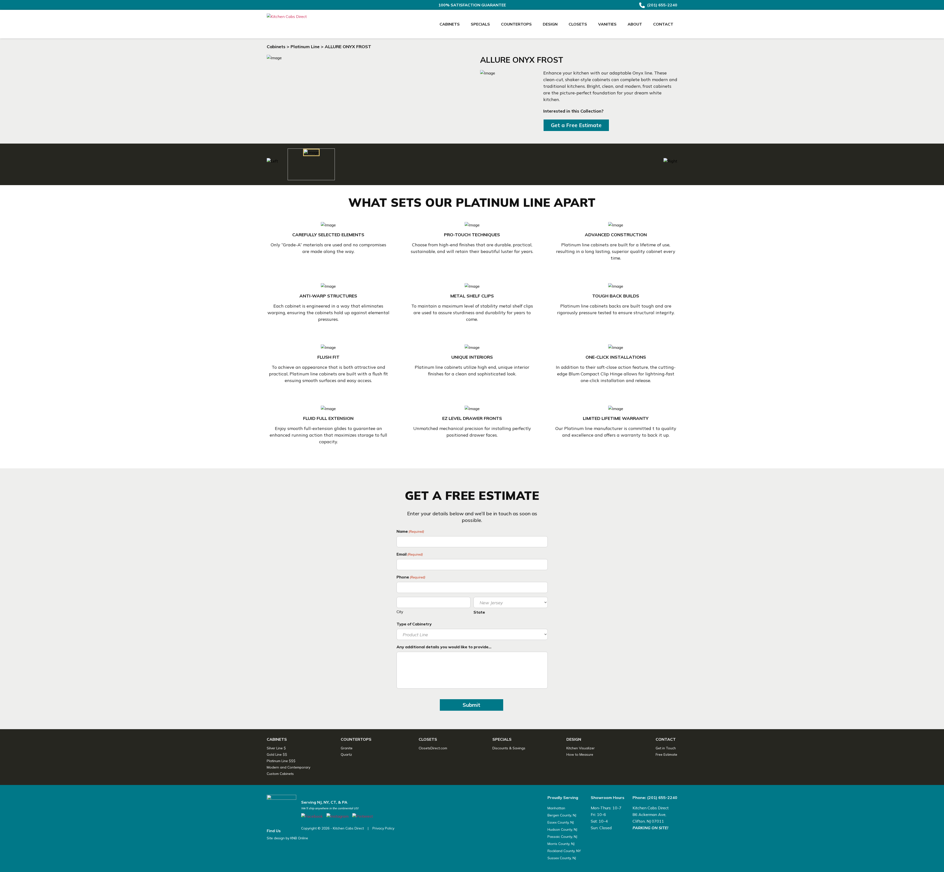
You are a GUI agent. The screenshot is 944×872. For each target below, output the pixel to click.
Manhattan (556, 808)
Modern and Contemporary (288, 767)
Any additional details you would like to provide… (444, 646)
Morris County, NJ (561, 844)
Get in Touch (666, 748)
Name (410, 531)
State (479, 612)
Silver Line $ (276, 748)
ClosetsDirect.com (433, 748)
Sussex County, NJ (561, 858)
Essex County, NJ (560, 822)
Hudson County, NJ (562, 829)
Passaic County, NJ (562, 836)
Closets (578, 24)
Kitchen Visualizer (580, 748)
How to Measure (579, 754)
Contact (663, 24)
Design (550, 24)
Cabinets (450, 24)
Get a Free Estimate (576, 125)
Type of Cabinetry (414, 623)
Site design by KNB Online (287, 838)
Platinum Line (305, 46)
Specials (480, 24)
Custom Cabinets (280, 773)
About (635, 24)
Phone (411, 577)
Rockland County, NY (564, 851)
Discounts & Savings (508, 748)
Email (410, 554)
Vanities (607, 24)
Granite (347, 748)
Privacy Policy (383, 828)
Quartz (346, 754)
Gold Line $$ (277, 754)
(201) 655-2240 (661, 4)
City (400, 611)
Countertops (516, 24)
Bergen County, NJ (561, 815)
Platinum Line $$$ (281, 761)
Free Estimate (666, 754)
